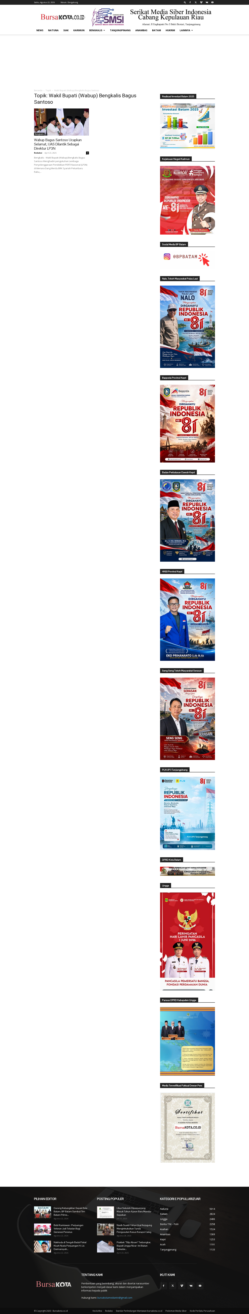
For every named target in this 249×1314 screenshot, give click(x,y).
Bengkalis (95, 30)
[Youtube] (212, 2)
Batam (156, 30)
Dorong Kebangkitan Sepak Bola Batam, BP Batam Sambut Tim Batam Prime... (70, 1211)
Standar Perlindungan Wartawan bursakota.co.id (139, 1310)
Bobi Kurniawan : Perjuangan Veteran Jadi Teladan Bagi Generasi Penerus (68, 1228)
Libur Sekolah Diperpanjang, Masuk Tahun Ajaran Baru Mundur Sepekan (134, 1211)
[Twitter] (195, 2)
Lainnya (185, 30)
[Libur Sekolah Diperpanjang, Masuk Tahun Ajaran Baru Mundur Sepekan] (105, 1212)
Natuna (53, 30)
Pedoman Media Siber (176, 1310)
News (39, 30)
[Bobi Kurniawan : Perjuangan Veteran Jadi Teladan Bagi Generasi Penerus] (42, 1229)
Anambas (141, 30)
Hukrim (170, 30)
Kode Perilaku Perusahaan (202, 1310)
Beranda (38, 90)
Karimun (79, 30)
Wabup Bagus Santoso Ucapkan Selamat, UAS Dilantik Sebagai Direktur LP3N (58, 144)
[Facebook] (190, 2)
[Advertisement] (124, 60)
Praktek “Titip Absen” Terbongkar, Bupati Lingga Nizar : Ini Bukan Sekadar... (134, 1246)
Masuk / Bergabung (69, 2)
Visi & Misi (97, 1310)
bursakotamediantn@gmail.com (114, 1297)
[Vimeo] (201, 2)
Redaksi (38, 153)
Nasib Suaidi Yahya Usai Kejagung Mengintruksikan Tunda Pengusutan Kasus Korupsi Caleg (134, 1228)
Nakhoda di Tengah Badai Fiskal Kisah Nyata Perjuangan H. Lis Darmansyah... (70, 1246)
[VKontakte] (206, 2)
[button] (185, 2)
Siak (66, 30)
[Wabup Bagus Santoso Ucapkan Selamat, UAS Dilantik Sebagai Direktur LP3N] (61, 122)
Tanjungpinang (120, 30)
